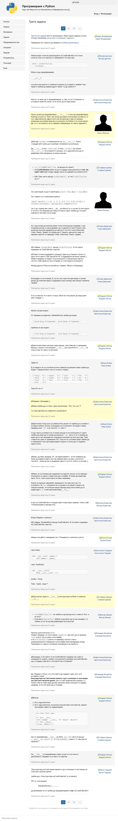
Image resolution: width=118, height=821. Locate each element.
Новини (6, 27)
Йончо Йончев (103, 133)
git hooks (75, 2)
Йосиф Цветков (104, 59)
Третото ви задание (39, 36)
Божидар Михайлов (103, 636)
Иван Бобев (106, 366)
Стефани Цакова (104, 170)
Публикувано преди (43, 48)
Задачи (6, 37)
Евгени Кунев (105, 540)
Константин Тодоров (103, 553)
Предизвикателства (11, 42)
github (81, 537)
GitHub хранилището (70, 43)
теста (52, 633)
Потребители (8, 58)
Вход (96, 14)
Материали (7, 32)
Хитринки (7, 47)
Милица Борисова (103, 506)
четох (36, 123)
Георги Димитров (104, 229)
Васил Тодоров (105, 772)
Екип (5, 68)
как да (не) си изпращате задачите (60, 38)
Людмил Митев (105, 145)
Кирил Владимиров (103, 39)
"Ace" (49, 167)
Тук (32, 411)
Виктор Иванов (105, 617)
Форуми (6, 53)
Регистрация (106, 14)
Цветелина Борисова (102, 102)
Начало (6, 22)
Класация (7, 63)
